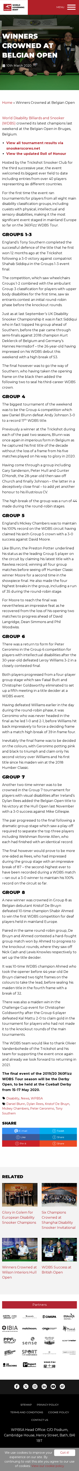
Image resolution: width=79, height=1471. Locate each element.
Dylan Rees (35, 1104)
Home (7, 103)
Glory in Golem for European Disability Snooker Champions (19, 1217)
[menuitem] (26, 1405)
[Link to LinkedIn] (44, 1386)
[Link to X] (26, 1386)
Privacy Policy (48, 1404)
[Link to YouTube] (53, 1386)
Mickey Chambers (15, 1108)
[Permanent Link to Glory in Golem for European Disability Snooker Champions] (19, 1196)
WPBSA (37, 1098)
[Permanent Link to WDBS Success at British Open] (59, 1251)
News (25, 1098)
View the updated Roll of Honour (36, 154)
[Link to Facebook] (16, 1386)
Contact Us (39, 1419)
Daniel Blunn (15, 1104)
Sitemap (26, 1404)
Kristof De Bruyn (57, 1104)
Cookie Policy (58, 1412)
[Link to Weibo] (62, 1386)
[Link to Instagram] (35, 1386)
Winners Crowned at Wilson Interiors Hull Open (19, 1272)
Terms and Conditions (26, 1412)
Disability (12, 1098)
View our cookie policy (47, 1466)
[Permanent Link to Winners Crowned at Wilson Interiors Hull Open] (19, 1251)
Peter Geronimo (42, 1108)
